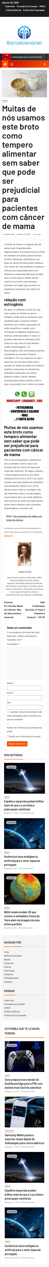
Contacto (8, 982)
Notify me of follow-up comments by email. (24, 729)
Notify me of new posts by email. (25, 736)
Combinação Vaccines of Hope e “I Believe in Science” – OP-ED (35, 610)
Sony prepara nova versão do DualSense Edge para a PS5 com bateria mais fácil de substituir (23, 1083)
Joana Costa (9, 234)
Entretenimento (11, 978)
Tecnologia (9, 970)
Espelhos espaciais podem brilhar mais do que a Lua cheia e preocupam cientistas (24, 805)
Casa (6, 952)
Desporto (8, 974)
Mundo (7, 959)
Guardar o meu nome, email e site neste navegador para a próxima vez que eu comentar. (24, 716)
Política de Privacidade (34, 10)
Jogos (7, 1075)
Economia (8, 963)
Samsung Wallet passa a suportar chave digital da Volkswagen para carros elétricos (24, 1139)
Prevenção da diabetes (15, 332)
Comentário (13, 644)
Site (9, 702)
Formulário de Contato (27, 6)
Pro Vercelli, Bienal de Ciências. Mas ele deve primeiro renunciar (13, 610)
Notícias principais (13, 955)
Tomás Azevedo (28, 813)
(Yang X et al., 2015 (29, 486)
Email (10, 693)
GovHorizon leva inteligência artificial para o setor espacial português (22, 860)
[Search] (44, 64)
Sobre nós (10, 6)
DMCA (42, 6)
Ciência (4, 100)
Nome (10, 683)
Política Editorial (13, 10)
